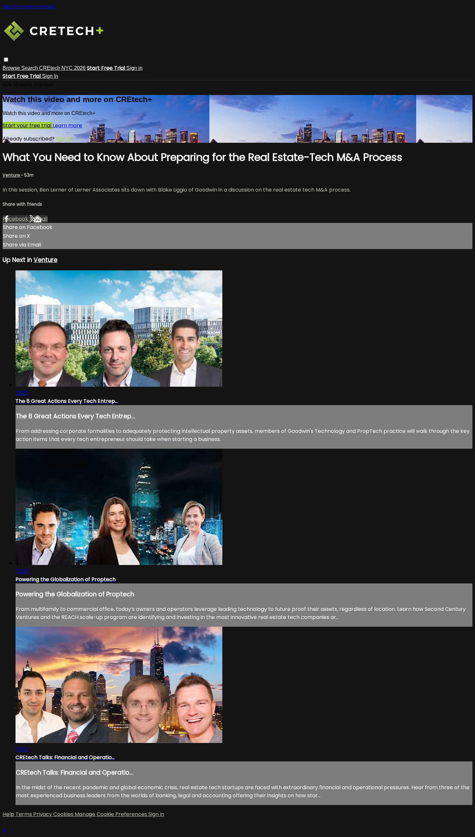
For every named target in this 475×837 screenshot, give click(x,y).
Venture (12, 175)
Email (41, 219)
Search (30, 68)
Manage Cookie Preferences (111, 814)
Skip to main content (29, 6)
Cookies (64, 814)
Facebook (16, 219)
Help (9, 814)
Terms (24, 814)
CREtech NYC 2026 (62, 68)
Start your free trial (28, 125)
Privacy (43, 814)
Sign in (134, 68)
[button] (6, 60)
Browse (12, 68)
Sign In (50, 76)
